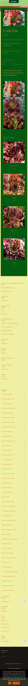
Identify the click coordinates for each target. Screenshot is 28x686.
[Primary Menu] (26, 3)
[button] (22, 12)
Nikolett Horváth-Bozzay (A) (10, 539)
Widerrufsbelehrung (6, 330)
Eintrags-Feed (4, 624)
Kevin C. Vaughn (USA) (8, 506)
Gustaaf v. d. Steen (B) (8, 473)
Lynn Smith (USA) (7, 515)
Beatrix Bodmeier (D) (8, 399)
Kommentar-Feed (5, 627)
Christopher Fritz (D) (8, 417)
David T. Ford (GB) (7, 431)
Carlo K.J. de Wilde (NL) (9, 408)
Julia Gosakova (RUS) (8, 501)
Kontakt (3, 353)
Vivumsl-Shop (7, 3)
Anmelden (3, 620)
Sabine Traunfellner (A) (9, 558)
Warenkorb (4, 314)
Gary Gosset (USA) (7, 455)
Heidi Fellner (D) (7, 483)
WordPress (19, 663)
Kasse (2, 310)
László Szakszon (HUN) (8, 511)
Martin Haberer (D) (7, 525)
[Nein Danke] (26, 678)
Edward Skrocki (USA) (15, 51)
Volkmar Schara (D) (7, 581)
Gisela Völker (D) (7, 469)
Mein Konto (4, 300)
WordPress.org (5, 631)
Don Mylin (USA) (7, 436)
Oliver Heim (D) (6, 548)
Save (7, 12)
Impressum (4, 343)
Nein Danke (16, 683)
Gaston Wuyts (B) (7, 459)
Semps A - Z (9, 5)
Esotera (13, 663)
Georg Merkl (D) (6, 464)
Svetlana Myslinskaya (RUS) (10, 572)
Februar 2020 (4, 378)
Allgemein (4, 656)
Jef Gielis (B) (5, 497)
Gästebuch (4, 611)
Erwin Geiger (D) (7, 450)
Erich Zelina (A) (6, 445)
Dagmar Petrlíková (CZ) (9, 427)
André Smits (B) (6, 394)
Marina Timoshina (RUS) (9, 520)
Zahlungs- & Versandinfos (7, 334)
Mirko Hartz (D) (6, 534)
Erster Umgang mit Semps (8, 287)
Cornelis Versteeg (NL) (8, 422)
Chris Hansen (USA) (8, 413)
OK (9, 683)
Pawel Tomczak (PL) (7, 553)
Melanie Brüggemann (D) (9, 529)
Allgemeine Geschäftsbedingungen (10, 323)
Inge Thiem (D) (6, 492)
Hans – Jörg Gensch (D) (8, 478)
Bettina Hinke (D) (7, 403)
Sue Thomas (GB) (7, 567)
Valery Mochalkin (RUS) (9, 576)
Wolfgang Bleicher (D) (8, 585)
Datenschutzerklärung (6, 327)
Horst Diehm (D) (6, 487)
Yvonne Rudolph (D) (8, 590)
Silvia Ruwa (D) (6, 562)
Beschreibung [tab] (9, 62)
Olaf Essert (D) (6, 544)
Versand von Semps (6, 291)
